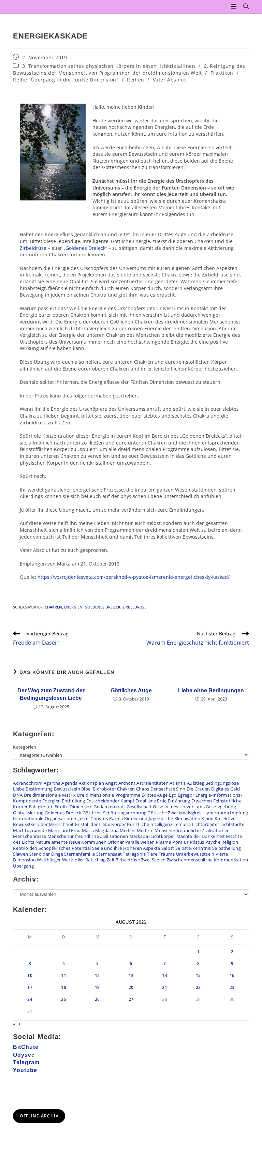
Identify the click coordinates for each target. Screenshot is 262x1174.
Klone (207, 818)
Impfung (239, 813)
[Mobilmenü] (234, 7)
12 (97, 975)
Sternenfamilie (79, 854)
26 (97, 999)
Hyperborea (216, 813)
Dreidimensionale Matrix (50, 795)
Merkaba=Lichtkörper (152, 836)
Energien (73, 606)
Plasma (163, 842)
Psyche (212, 842)
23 (232, 987)
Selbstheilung (226, 848)
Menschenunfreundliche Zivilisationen (87, 836)
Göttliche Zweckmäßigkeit (174, 813)
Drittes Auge (155, 795)
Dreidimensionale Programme (109, 795)
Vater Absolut (169, 79)
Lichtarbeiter (205, 824)
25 (63, 999)
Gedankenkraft (109, 806)
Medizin (145, 830)
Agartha (52, 783)
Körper (118, 824)
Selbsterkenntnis (193, 848)
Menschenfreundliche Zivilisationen (192, 830)
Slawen (20, 854)
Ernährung (179, 801)
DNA (18, 795)
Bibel (86, 789)
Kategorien (24, 747)
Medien (128, 830)
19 (97, 987)
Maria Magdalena (100, 830)
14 (164, 975)
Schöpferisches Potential (65, 848)
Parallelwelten (140, 842)
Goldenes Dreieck (102, 606)
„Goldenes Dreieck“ (85, 248)
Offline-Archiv (39, 1116)
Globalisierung (28, 813)
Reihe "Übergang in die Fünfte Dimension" (65, 79)
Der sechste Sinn (168, 789)
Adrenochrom (27, 783)
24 (29, 999)
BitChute (26, 1047)
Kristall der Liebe (92, 824)
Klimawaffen (187, 818)
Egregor (186, 795)
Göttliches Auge (131, 690)
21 (164, 987)
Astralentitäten (152, 783)
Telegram (26, 1062)
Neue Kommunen (87, 842)
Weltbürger (49, 860)
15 (198, 975)
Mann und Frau (64, 830)
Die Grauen (198, 789)
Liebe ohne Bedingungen (211, 690)
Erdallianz (145, 801)
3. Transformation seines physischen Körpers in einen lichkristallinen (108, 66)
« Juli (18, 1024)
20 (131, 987)
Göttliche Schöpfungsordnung (114, 813)
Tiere (152, 854)
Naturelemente (51, 842)
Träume (167, 854)
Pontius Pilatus (188, 842)
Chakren (53, 606)
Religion (229, 842)
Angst (111, 783)
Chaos (142, 789)
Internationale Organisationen (45, 818)
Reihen (135, 79)
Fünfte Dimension (73, 806)
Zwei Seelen (153, 860)
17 (29, 987)
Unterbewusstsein (195, 854)
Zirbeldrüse (33, 248)
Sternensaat (109, 854)
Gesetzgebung (221, 806)
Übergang (23, 866)
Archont (126, 783)
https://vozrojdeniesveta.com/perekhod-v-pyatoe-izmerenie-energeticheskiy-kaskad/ (134, 577)
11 (63, 975)
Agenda (69, 783)
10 (29, 975)
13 (131, 975)
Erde (161, 801)
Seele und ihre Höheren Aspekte (126, 848)
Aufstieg (195, 783)
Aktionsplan (91, 783)
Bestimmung (39, 789)
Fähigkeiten (41, 806)
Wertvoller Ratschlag (84, 860)
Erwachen (201, 801)
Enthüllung (73, 801)
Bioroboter (104, 789)
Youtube (25, 1070)
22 (198, 987)
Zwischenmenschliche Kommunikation (207, 860)
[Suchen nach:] (243, 7)
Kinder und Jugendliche (148, 818)
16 (232, 975)
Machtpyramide (30, 830)
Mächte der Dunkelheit (200, 836)
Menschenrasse (29, 836)
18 (63, 987)
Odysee (24, 1055)
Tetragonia (134, 854)
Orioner (115, 842)
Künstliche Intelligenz (149, 824)
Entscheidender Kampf (110, 801)
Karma (116, 818)
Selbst (167, 848)
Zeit (111, 860)
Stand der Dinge (46, 854)
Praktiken (221, 73)
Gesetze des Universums (179, 806)
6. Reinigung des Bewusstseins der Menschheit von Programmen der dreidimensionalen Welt (129, 69)
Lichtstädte (232, 824)
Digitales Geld (225, 789)
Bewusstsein (67, 789)
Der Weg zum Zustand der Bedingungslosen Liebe (51, 694)
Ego (173, 795)
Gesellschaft (139, 806)
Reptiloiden (25, 848)
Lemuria (182, 824)
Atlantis (178, 783)
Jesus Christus (93, 818)
